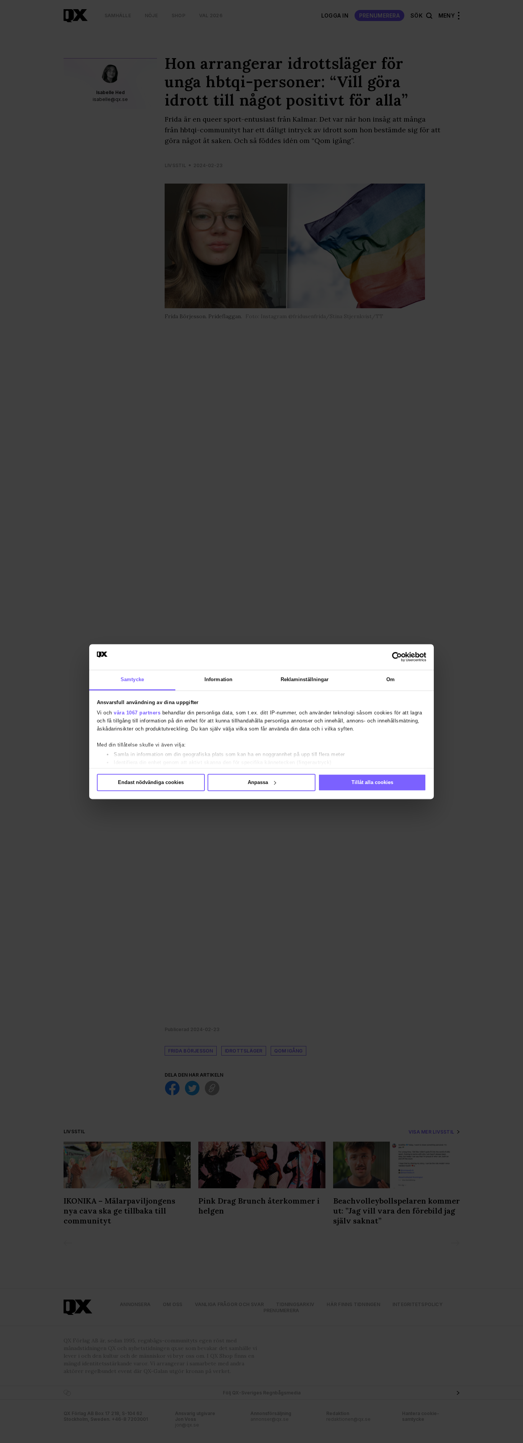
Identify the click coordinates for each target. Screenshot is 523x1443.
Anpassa (258, 782)
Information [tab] (218, 679)
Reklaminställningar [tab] (305, 679)
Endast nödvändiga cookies (151, 782)
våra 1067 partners (137, 713)
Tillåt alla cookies (372, 782)
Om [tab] (390, 679)
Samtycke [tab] (132, 679)
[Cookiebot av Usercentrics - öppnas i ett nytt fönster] (392, 657)
